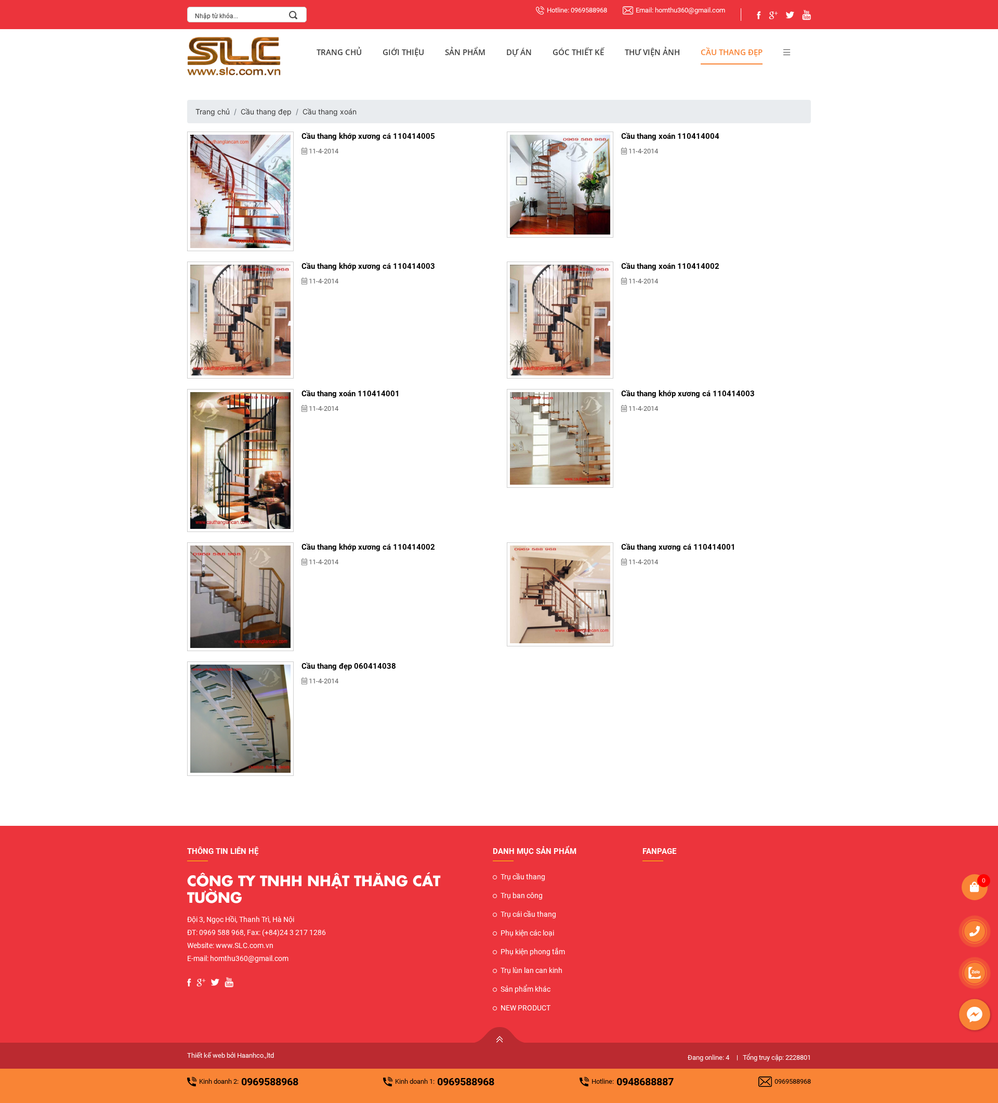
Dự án (519, 52)
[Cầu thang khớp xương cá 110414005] (240, 191)
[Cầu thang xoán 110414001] (240, 460)
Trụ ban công (522, 895)
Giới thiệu (403, 52)
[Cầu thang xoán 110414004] (560, 185)
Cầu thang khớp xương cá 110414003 (368, 266)
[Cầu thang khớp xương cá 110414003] (240, 320)
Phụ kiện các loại (527, 933)
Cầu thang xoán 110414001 (350, 393)
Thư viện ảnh (652, 52)
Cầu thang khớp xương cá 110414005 (368, 136)
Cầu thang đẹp (732, 52)
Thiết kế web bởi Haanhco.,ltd (230, 1055)
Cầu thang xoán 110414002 (670, 266)
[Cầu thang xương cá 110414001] (560, 594)
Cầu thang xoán (330, 111)
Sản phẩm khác (525, 989)
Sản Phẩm (465, 52)
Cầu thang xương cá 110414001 (678, 547)
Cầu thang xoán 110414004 (670, 136)
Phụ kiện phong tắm (533, 952)
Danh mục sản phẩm (534, 851)
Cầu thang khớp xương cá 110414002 (368, 547)
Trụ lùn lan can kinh (531, 970)
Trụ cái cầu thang (528, 914)
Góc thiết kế (578, 52)
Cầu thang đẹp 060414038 (348, 666)
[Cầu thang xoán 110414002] (560, 320)
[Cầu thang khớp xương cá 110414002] (240, 597)
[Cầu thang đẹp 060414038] (240, 719)
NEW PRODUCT (525, 1008)
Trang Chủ (339, 52)
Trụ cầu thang (523, 877)
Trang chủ (212, 111)
